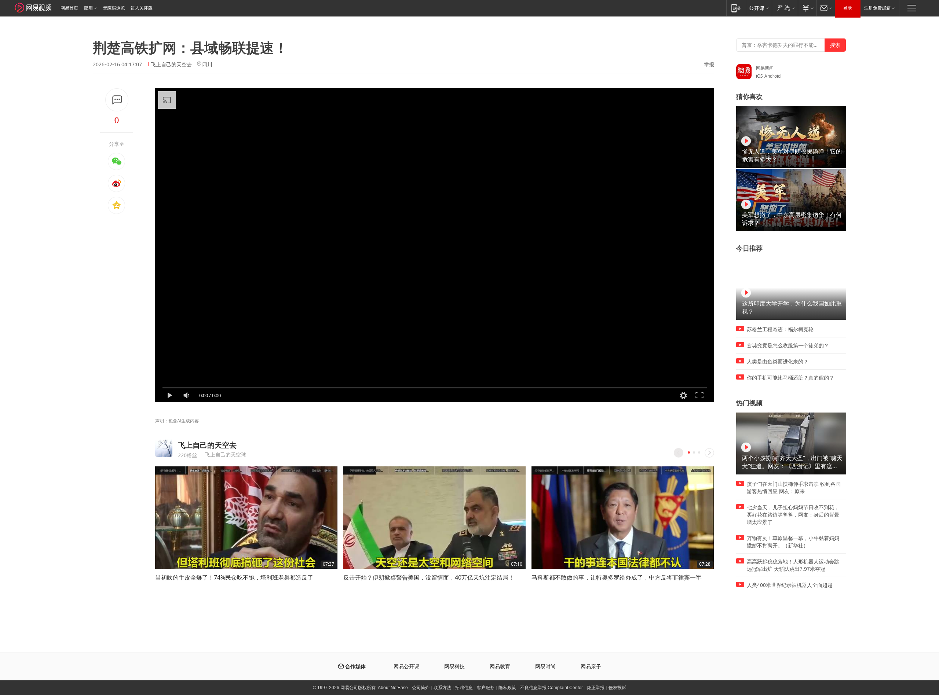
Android (772, 76)
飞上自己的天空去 (171, 64)
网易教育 (500, 666)
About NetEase (393, 687)
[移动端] (736, 8)
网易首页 (69, 8)
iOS (759, 76)
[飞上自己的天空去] (163, 448)
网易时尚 (545, 666)
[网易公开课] (759, 8)
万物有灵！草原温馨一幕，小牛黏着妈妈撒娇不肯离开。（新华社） (793, 541)
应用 (88, 8)
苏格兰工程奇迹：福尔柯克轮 (780, 329)
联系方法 (442, 687)
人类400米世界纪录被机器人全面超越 (790, 585)
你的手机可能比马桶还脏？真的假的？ (790, 378)
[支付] (807, 8)
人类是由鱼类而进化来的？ (777, 362)
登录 (847, 8)
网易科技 (454, 666)
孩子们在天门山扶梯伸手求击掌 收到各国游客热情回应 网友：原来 (794, 487)
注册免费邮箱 (877, 8)
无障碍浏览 (114, 8)
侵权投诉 (617, 687)
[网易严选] (785, 8)
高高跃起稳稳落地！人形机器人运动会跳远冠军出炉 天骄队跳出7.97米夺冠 (793, 565)
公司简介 (421, 687)
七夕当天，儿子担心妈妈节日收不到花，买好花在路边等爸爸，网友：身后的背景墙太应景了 (793, 514)
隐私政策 (507, 687)
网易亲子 (591, 666)
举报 (709, 64)
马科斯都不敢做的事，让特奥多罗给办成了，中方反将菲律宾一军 (616, 577)
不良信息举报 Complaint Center (551, 687)
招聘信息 (464, 687)
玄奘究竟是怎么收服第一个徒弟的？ (788, 345)
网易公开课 (406, 666)
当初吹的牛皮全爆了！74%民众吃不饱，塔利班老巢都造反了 (234, 577)
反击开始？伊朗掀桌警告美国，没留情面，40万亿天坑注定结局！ (428, 577)
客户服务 (485, 687)
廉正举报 (595, 687)
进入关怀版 (142, 8)
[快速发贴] (117, 100)
